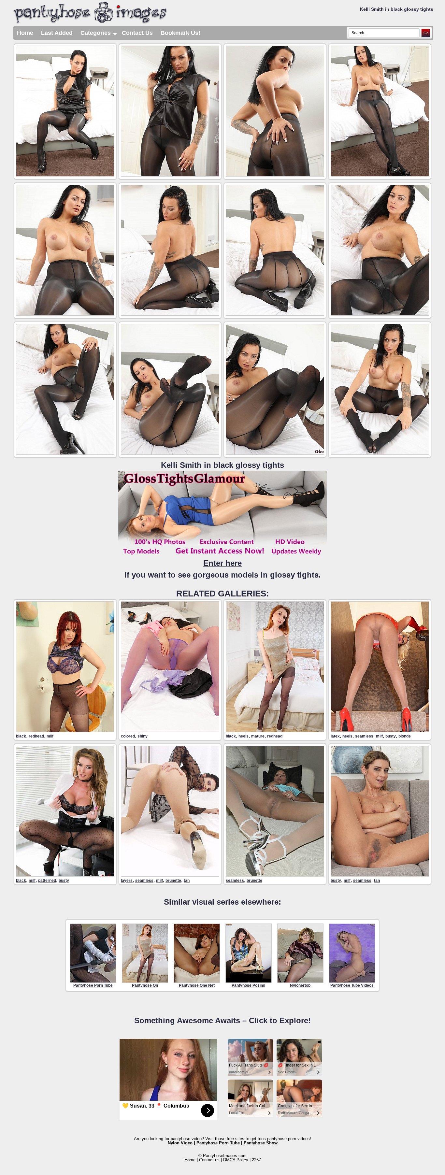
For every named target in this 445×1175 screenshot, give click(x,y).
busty (390, 736)
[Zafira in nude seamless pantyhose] (275, 875)
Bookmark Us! (180, 33)
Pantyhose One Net (197, 985)
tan (187, 880)
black (21, 736)
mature (258, 736)
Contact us (209, 1159)
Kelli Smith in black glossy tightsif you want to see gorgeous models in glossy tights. (222, 520)
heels (243, 736)
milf (50, 736)
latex (335, 736)
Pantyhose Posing (248, 985)
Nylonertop (300, 985)
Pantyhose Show (261, 1142)
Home (25, 33)
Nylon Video (180, 1142)
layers (127, 880)
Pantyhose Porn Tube (93, 985)
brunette (173, 880)
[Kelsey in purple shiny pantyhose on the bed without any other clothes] (170, 730)
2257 (256, 1159)
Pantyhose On (145, 985)
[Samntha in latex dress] (380, 730)
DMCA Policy (235, 1159)
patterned (47, 880)
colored (128, 736)
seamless (364, 736)
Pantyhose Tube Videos (352, 985)
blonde (404, 736)
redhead (36, 736)
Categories (99, 35)
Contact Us (137, 33)
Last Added (57, 33)
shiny (142, 736)
